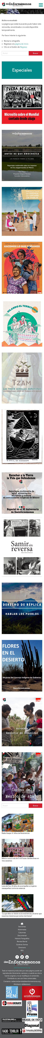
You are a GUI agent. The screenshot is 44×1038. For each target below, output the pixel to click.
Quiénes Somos (22, 944)
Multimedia (22, 929)
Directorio (22, 947)
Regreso (23, 47)
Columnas (22, 932)
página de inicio (21, 44)
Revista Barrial (22, 941)
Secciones (22, 927)
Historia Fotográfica (22, 938)
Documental (22, 935)
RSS (22, 950)
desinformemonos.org (22, 967)
